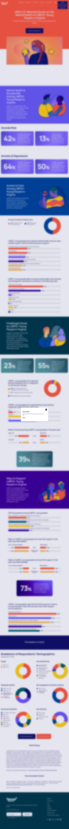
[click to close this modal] (46, 409)
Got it (24, 417)
